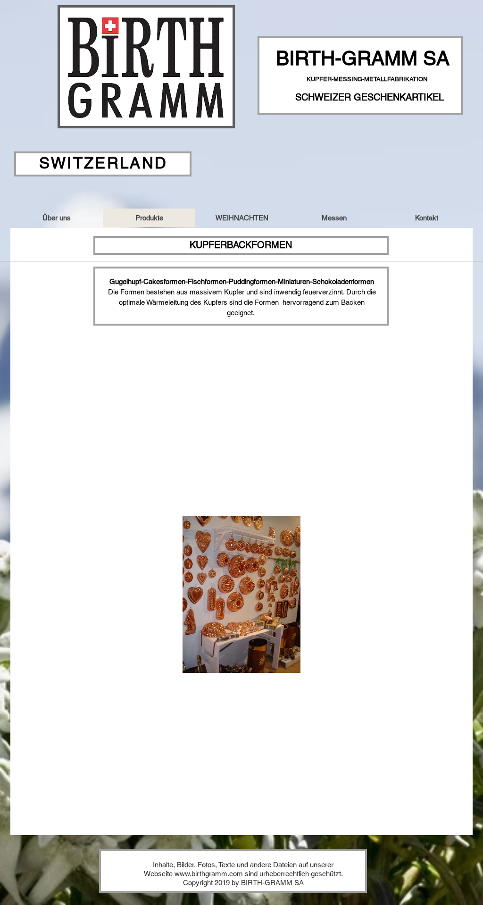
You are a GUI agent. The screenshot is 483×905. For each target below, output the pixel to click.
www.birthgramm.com (209, 874)
